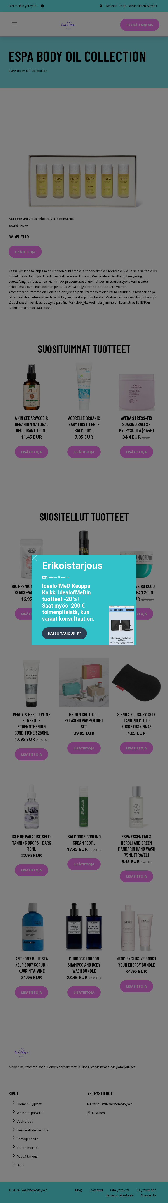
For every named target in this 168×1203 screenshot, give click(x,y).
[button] (64, 633)
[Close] (34, 558)
